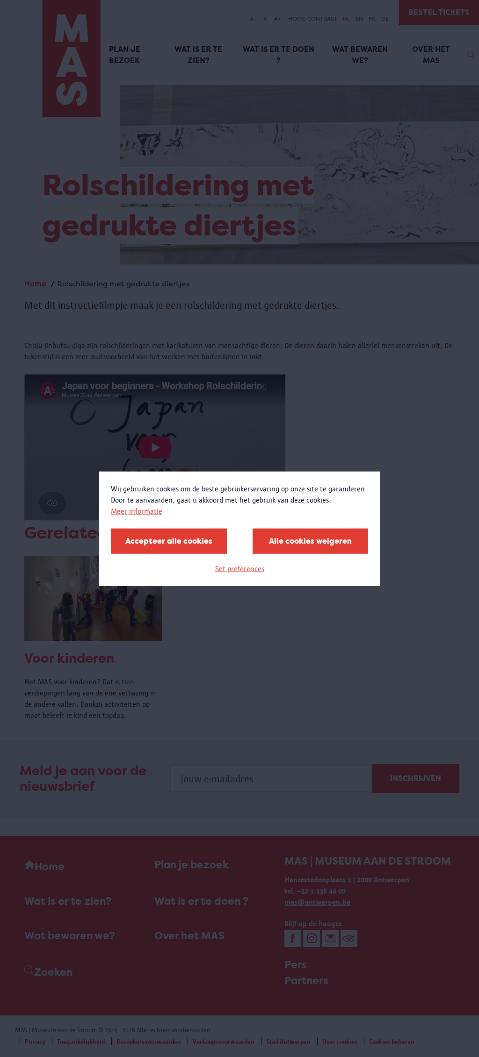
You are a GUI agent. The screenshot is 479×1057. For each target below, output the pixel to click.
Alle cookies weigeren (310, 540)
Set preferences (239, 568)
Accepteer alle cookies (168, 540)
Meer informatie (136, 511)
